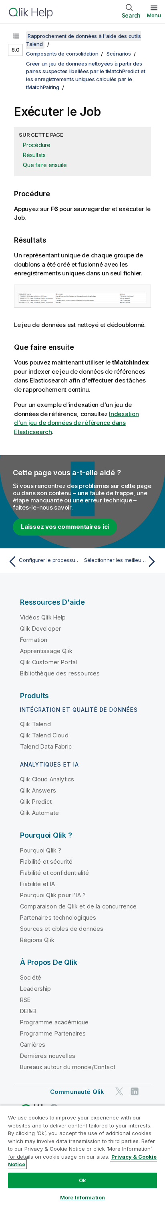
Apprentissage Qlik (46, 650)
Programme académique (54, 1022)
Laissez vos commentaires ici (65, 526)
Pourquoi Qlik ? (40, 850)
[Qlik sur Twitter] (119, 1091)
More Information (82, 1197)
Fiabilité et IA (37, 883)
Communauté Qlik (77, 1091)
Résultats (34, 154)
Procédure (36, 144)
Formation (33, 639)
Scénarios (119, 53)
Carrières (32, 1044)
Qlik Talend (35, 724)
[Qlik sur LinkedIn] (135, 1091)
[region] (82, 1156)
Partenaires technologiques (58, 917)
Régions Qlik (37, 939)
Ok (82, 1180)
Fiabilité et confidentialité (54, 872)
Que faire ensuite (45, 164)
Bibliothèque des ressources (60, 673)
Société (30, 977)
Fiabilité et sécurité (46, 861)
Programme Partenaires (53, 1033)
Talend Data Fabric (46, 746)
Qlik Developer (40, 628)
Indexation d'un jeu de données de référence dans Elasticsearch (76, 423)
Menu (154, 15)
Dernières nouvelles (47, 1055)
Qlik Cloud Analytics (47, 779)
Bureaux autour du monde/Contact (67, 1067)
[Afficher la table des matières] (16, 36)
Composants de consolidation (62, 53)
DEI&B (28, 1011)
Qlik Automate (39, 812)
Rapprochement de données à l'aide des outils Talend (83, 40)
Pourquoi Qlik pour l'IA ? (53, 895)
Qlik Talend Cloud (44, 735)
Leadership (35, 988)
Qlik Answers (38, 790)
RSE (25, 999)
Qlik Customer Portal (48, 662)
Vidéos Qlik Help (43, 617)
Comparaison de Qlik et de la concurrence (78, 906)
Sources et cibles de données (61, 928)
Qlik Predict (36, 801)
